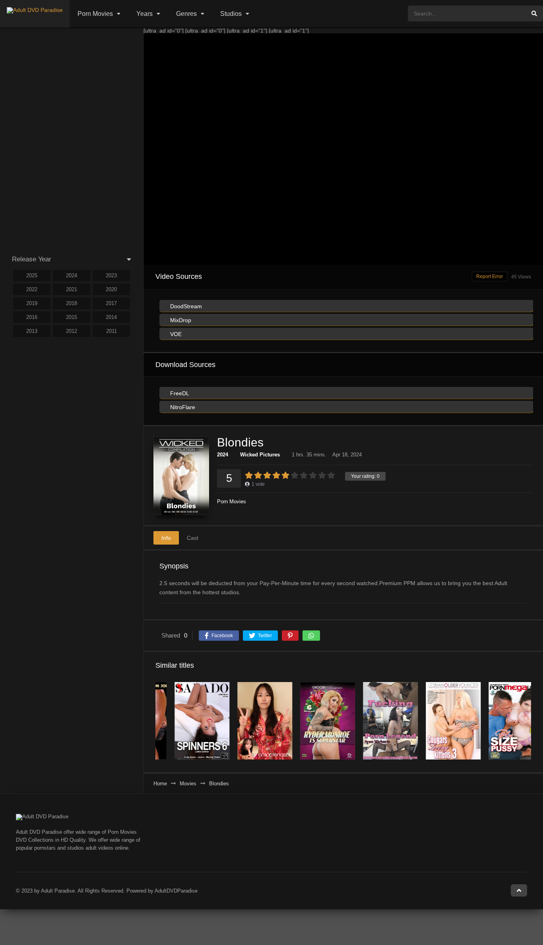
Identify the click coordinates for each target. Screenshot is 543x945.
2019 (31, 303)
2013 (31, 331)
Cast (192, 538)
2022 (31, 289)
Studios (231, 13)
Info (166, 538)
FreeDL (179, 393)
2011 (111, 331)
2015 (71, 317)
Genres (186, 13)
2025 (31, 275)
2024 (222, 455)
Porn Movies (95, 13)
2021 (71, 289)
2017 (111, 303)
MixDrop (180, 320)
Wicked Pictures (260, 455)
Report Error (489, 276)
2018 (71, 303)
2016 (31, 317)
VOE (175, 334)
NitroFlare (182, 407)
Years (144, 13)
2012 (71, 331)
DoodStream (185, 306)
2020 (111, 289)
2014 (111, 317)
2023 (111, 275)
